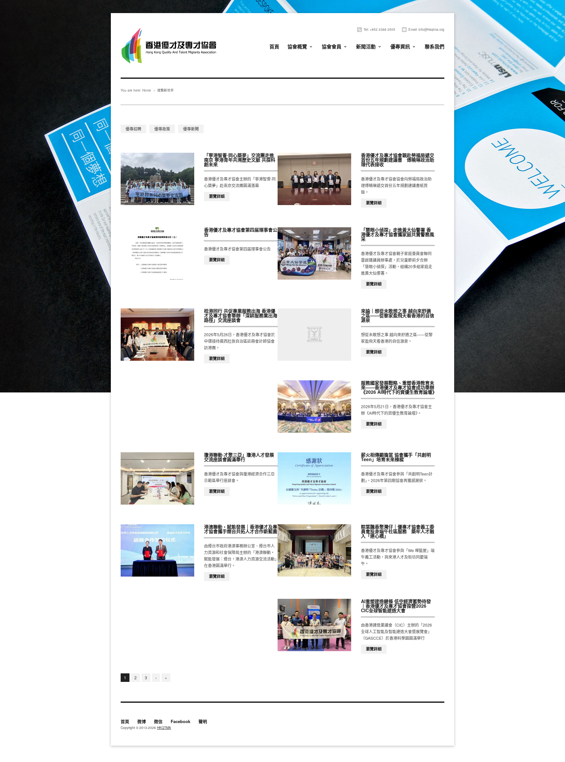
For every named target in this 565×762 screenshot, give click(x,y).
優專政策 (162, 128)
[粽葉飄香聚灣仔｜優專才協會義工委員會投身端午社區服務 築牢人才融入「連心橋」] (314, 550)
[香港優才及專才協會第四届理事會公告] (157, 253)
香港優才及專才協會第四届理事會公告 (240, 231)
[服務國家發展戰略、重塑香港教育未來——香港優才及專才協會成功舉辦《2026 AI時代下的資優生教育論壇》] (314, 406)
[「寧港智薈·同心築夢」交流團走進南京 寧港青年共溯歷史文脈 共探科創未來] (157, 179)
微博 (141, 721)
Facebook (180, 721)
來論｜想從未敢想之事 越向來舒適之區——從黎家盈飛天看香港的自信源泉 (397, 315)
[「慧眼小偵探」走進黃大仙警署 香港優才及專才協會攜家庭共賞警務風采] (314, 253)
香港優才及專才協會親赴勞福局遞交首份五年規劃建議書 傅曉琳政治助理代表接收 (397, 159)
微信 (158, 721)
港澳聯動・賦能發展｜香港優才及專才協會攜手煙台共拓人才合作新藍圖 (240, 528)
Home (146, 90)
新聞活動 (366, 46)
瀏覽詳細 (217, 196)
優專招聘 (133, 128)
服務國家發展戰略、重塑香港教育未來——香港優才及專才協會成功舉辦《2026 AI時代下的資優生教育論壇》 (399, 387)
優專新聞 (191, 128)
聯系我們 (434, 46)
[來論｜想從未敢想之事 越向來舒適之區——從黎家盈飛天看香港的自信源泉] (314, 334)
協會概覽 (297, 46)
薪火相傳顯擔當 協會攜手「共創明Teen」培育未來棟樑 (396, 456)
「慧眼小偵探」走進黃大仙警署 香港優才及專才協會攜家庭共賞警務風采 (397, 234)
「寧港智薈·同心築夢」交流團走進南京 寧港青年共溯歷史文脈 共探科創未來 (239, 159)
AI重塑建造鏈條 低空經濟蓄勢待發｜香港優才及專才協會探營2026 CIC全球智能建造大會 (396, 606)
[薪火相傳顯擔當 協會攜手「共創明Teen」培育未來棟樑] (314, 478)
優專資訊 (400, 46)
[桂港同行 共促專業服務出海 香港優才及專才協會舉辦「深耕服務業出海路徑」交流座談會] (157, 334)
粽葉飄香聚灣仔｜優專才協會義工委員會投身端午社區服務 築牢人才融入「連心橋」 (397, 531)
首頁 (274, 46)
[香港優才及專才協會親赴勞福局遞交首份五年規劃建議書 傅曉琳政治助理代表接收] (314, 179)
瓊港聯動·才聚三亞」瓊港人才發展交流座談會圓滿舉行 (239, 456)
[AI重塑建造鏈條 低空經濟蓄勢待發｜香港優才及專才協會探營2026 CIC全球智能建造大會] (314, 625)
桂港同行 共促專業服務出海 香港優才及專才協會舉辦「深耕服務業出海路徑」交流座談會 (240, 315)
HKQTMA (164, 727)
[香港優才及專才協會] (170, 28)
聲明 (202, 721)
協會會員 (331, 46)
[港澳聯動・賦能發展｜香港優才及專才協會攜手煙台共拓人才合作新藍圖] (157, 550)
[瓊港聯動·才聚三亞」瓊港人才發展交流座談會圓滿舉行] (157, 478)
